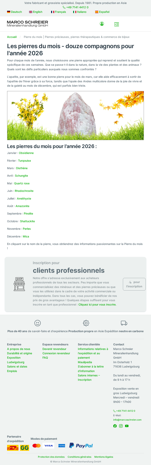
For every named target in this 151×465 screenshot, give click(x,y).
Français (60, 11)
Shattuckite (27, 221)
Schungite (21, 175)
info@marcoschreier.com (127, 419)
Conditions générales (79, 456)
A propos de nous (18, 349)
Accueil (12, 36)
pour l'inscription (134, 284)
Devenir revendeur (54, 349)
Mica (26, 236)
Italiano (81, 11)
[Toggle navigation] (116, 24)
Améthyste (24, 198)
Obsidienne (26, 153)
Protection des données (51, 456)
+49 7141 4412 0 (76, 7)
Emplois (12, 371)
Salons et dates (17, 366)
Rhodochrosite (24, 190)
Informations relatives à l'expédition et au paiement (93, 353)
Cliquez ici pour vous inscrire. (97, 304)
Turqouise (24, 160)
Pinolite (28, 213)
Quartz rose (21, 183)
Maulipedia (85, 362)
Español (103, 11)
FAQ (45, 357)
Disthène (22, 168)
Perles (27, 228)
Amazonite (22, 206)
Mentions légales (103, 456)
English (37, 11)
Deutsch (16, 11)
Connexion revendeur (56, 353)
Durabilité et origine (19, 353)
